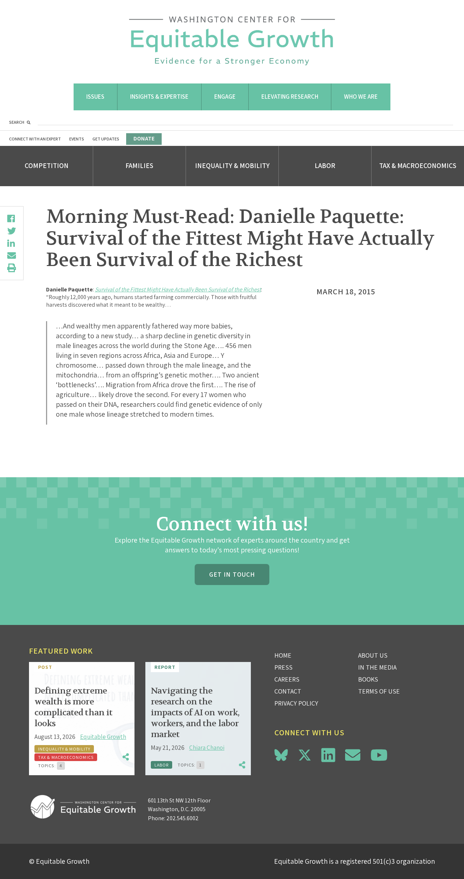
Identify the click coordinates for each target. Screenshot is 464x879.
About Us (373, 655)
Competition (47, 165)
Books (368, 679)
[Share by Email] (11, 255)
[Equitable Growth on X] (304, 754)
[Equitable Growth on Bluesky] (281, 754)
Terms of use (379, 691)
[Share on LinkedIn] (11, 243)
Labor (325, 165)
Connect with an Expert (35, 139)
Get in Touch (232, 574)
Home (282, 655)
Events (76, 139)
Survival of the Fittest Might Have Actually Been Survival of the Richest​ (178, 289)
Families (139, 165)
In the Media (377, 667)
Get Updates (105, 139)
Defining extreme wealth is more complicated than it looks (73, 707)
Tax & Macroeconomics (417, 165)
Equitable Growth (103, 737)
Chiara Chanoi (206, 748)
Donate (143, 138)
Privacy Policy (296, 703)
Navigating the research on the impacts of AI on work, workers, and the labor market (195, 712)
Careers (286, 679)
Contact (287, 691)
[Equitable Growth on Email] (352, 755)
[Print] (11, 268)
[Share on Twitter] (11, 231)
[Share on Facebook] (11, 218)
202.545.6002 (182, 818)
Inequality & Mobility (232, 165)
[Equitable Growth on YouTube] (379, 755)
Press (283, 667)
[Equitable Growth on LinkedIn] (328, 755)
